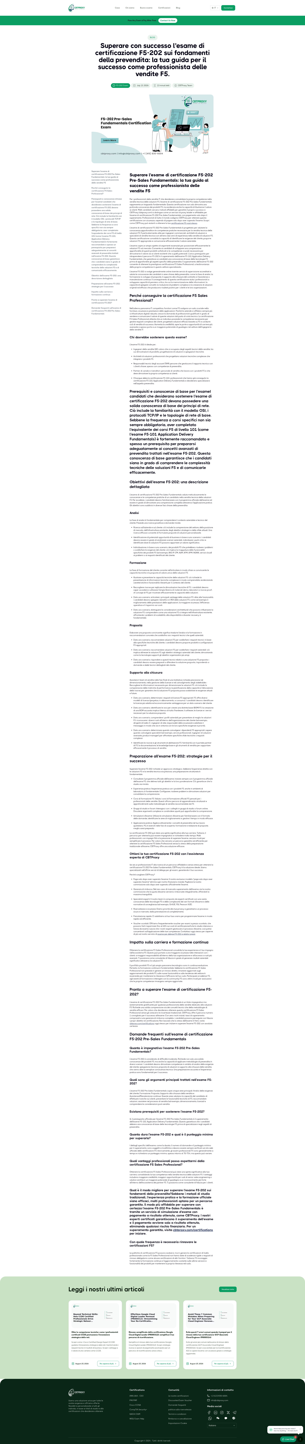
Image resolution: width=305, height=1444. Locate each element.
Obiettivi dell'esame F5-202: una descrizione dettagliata (106, 277)
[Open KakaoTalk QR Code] (226, 1418)
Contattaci (228, 8)
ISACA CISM (135, 1414)
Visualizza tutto (228, 1289)
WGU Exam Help (137, 1419)
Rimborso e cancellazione (180, 1419)
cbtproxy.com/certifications (142, 1023)
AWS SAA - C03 (136, 1396)
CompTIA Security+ (138, 1409)
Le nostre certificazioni (178, 1396)
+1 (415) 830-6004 (219, 1396)
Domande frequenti (177, 1405)
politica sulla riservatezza (179, 1409)
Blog (178, 8)
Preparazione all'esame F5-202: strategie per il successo (106, 285)
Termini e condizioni (177, 1414)
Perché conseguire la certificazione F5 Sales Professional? (102, 191)
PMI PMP (133, 1400)
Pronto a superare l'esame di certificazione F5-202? (104, 301)
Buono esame (146, 8)
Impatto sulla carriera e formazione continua (102, 293)
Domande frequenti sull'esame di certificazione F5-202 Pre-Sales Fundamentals (106, 311)
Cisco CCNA (135, 1405)
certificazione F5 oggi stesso (184, 223)
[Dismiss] (300, 1429)
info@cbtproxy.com (219, 1400)
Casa (117, 8)
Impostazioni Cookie (177, 1423)
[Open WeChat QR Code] (218, 1418)
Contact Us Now (167, 20)
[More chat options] (300, 1439)
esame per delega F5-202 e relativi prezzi (176, 934)
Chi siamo (129, 8)
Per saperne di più (107, 1364)
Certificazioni (164, 8)
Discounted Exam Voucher (180, 1400)
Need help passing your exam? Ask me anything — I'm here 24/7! (285, 1430)
